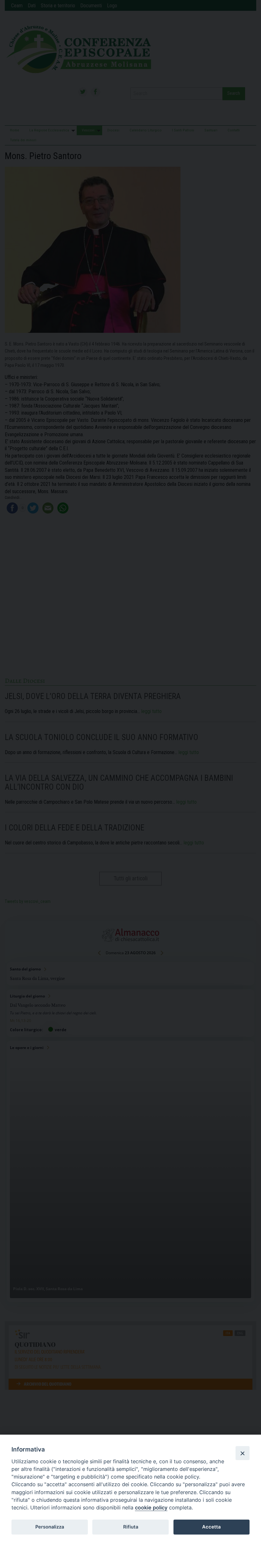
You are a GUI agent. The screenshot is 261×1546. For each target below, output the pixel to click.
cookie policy (151, 1507)
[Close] (243, 1453)
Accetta (211, 1527)
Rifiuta (130, 1527)
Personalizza (49, 1527)
